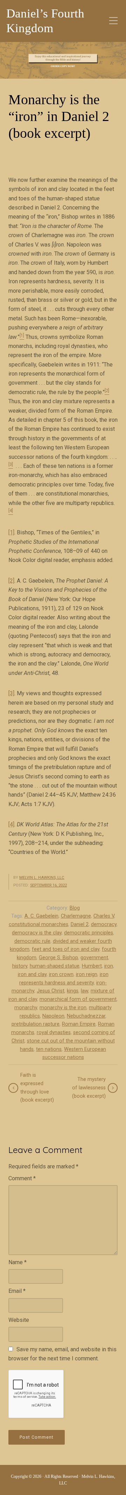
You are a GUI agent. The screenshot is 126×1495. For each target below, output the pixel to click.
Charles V (103, 916)
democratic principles (88, 933)
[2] (11, 580)
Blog (75, 908)
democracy (104, 924)
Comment (22, 1178)
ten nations (49, 1049)
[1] (11, 532)
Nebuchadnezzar (86, 1016)
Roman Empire (79, 1024)
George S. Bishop (58, 958)
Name (17, 1262)
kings (72, 991)
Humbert (92, 966)
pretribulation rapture (35, 1024)
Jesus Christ (50, 991)
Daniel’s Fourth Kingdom (45, 21)
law (84, 991)
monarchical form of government (78, 999)
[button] (63, 60)
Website (18, 1320)
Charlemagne (76, 916)
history (19, 966)
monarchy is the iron (63, 1008)
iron (108, 966)
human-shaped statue (54, 966)
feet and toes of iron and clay (65, 949)
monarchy (25, 1008)
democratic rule (32, 941)
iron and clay (32, 974)
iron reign (86, 974)
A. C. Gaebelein (41, 916)
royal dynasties (54, 1032)
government (94, 958)
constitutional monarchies (38, 924)
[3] (11, 693)
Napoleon (53, 1016)
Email (17, 1291)
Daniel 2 (80, 924)
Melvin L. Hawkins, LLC (41, 877)
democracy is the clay (37, 933)
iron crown (61, 974)
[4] (11, 824)
